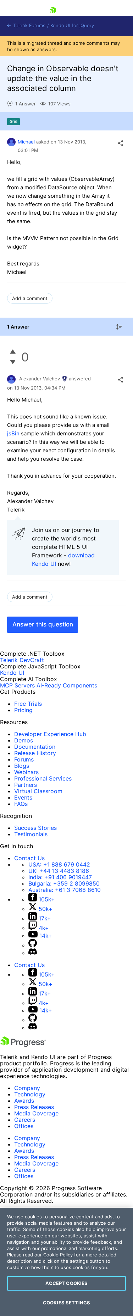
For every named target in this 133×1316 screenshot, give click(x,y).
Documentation (34, 746)
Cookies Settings (66, 1302)
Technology (29, 1094)
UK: (58, 871)
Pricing (23, 710)
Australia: (64, 890)
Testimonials (31, 834)
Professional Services (43, 778)
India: (60, 877)
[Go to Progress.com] (23, 1044)
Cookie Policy (58, 1254)
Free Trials (28, 703)
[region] (66, 1262)
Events (23, 797)
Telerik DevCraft (22, 659)
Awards (24, 1100)
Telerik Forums (28, 25)
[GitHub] (32, 945)
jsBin (13, 433)
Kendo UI (12, 672)
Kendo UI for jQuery (72, 25)
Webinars (26, 772)
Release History (35, 753)
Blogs (21, 765)
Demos (23, 740)
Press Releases (34, 1106)
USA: (59, 864)
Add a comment (30, 298)
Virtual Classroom (38, 791)
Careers (24, 1119)
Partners (25, 784)
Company (27, 1087)
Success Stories (35, 827)
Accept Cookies (66, 1283)
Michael (26, 142)
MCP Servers (17, 685)
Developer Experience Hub (50, 733)
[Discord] (32, 952)
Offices (23, 1126)
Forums (24, 759)
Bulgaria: (64, 883)
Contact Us (29, 858)
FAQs (21, 803)
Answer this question (42, 624)
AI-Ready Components (67, 685)
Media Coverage (36, 1113)
